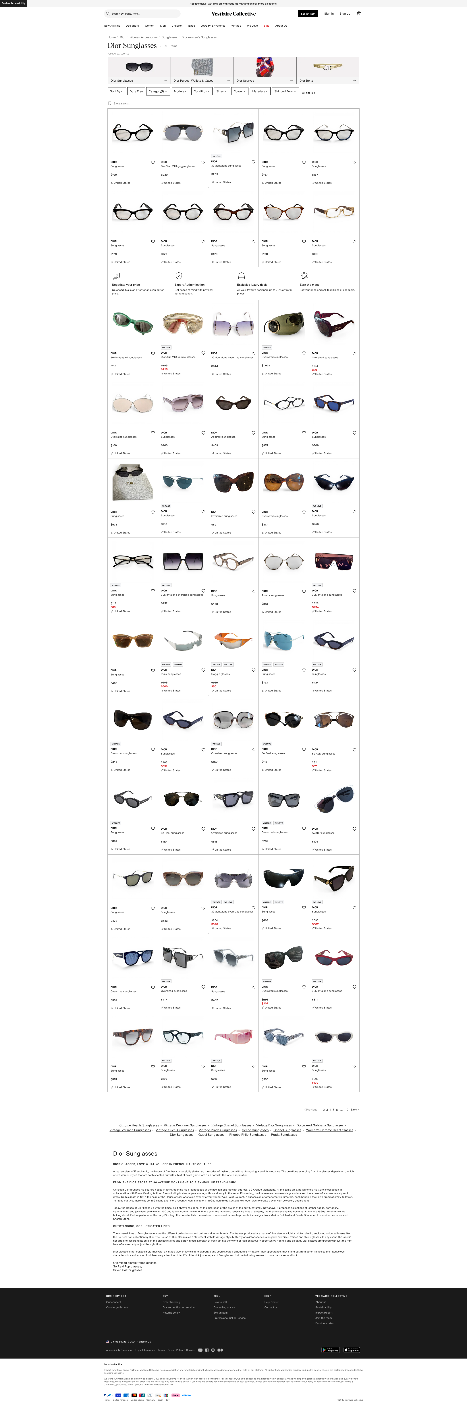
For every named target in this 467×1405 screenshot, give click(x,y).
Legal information (145, 1350)
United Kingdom (120, 1400)
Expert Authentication (190, 284)
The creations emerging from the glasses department (313, 1171)
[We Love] (260, 25)
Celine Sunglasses (255, 1130)
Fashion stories (324, 1323)
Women (149, 26)
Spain (160, 1400)
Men (163, 26)
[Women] (157, 25)
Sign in (329, 13)
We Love (252, 26)
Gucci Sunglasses (211, 1134)
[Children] (185, 25)
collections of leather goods (307, 1208)
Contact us (271, 1307)
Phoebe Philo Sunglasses (247, 1134)
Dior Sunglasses (182, 1134)
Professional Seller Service (229, 1318)
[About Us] (290, 25)
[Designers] (141, 25)
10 (346, 1109)
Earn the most (309, 284)
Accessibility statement (119, 1350)
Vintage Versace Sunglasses (130, 1130)
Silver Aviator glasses (127, 1270)
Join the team (323, 1318)
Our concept (113, 1302)
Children (177, 26)
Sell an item (308, 13)
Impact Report (324, 1313)
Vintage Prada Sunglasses (218, 1130)
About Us (281, 26)
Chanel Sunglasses (287, 1130)
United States (137, 1400)
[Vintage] (244, 25)
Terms (161, 1350)
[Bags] (197, 25)
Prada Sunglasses (284, 1134)
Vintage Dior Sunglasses (274, 1125)
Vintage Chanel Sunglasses (231, 1125)
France (107, 1400)
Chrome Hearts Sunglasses (139, 1125)
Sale (266, 26)
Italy (168, 1400)
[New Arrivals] (122, 25)
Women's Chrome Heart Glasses (329, 1130)
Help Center (272, 1302)
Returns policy (171, 1313)
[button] (359, 13)
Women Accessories (143, 37)
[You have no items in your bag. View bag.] (359, 13)
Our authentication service (178, 1307)
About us (320, 1302)
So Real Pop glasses (127, 1266)
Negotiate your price (126, 284)
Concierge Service (117, 1307)
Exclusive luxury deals (252, 284)
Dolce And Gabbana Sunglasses (320, 1125)
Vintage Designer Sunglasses (185, 1125)
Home (112, 37)
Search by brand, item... (126, 13)
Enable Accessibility (13, 3)
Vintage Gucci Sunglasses (175, 1130)
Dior (123, 37)
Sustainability (323, 1307)
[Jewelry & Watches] (228, 25)
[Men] (168, 25)
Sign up (345, 13)
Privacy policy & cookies (181, 1350)
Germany (150, 1400)
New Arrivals (112, 26)
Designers (132, 26)
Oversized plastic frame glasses (135, 1263)
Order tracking (171, 1302)
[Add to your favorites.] (153, 162)
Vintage (236, 26)
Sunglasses (169, 37)
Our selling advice (224, 1307)
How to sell (220, 1302)
